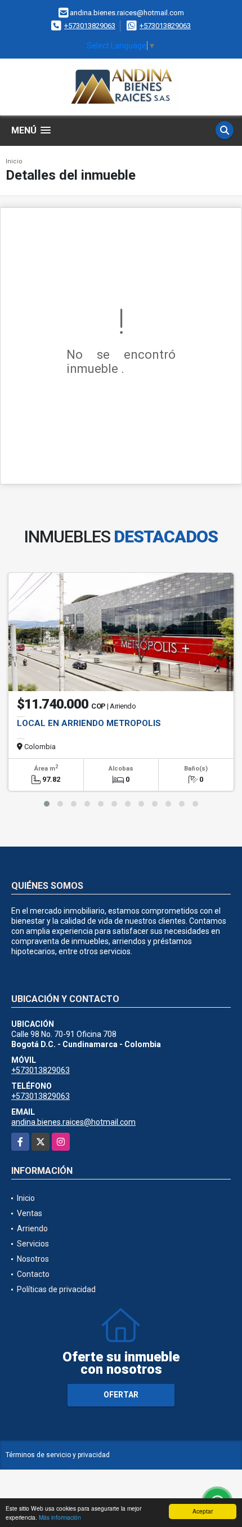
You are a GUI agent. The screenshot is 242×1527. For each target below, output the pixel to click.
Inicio (14, 161)
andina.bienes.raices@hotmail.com (73, 1122)
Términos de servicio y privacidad (58, 1455)
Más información (60, 1517)
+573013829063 (89, 25)
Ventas (29, 1213)
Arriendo (32, 1228)
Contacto (33, 1274)
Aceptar (202, 1511)
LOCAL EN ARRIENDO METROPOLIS (89, 723)
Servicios (33, 1243)
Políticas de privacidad (56, 1289)
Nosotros (33, 1258)
